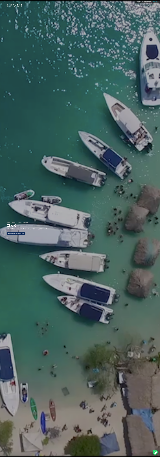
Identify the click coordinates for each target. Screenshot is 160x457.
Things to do (112, 6)
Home (8, 222)
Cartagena (121, 6)
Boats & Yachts (102, 6)
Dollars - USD (141, 5)
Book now (155, 1)
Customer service (141, 1)
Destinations (21, 222)
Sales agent (148, 1)
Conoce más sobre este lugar (16, 233)
